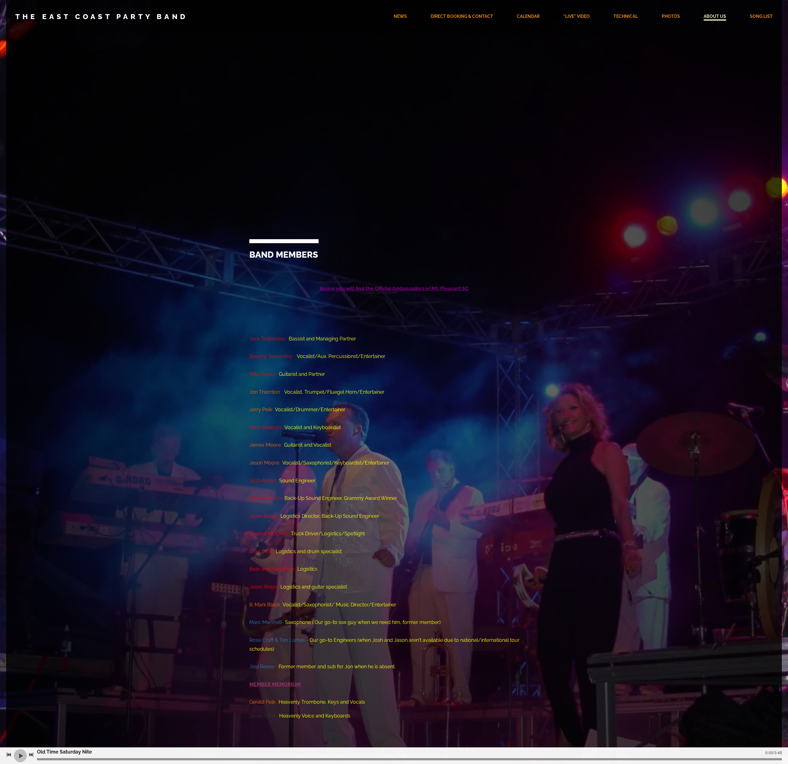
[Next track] (31, 755)
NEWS (400, 16)
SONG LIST (761, 16)
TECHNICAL (625, 16)
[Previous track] (9, 755)
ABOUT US (715, 16)
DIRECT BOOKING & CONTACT (462, 16)
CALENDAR (528, 16)
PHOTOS (671, 16)
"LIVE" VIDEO (576, 16)
